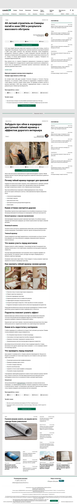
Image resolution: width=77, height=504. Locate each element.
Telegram (42, 41)
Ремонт (7, 136)
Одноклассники (45, 92)
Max (12, 41)
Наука (52, 58)
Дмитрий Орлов (40, 136)
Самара (52, 31)
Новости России (8, 121)
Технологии (42, 416)
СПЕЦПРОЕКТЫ (54, 51)
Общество (53, 24)
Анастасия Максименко (38, 35)
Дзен (27, 41)
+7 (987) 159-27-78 (20, 480)
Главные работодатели (27, 45)
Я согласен (53, 500)
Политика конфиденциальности (67, 501)
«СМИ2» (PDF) (41, 498)
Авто (52, 44)
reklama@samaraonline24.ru (20, 482)
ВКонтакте (36, 92)
